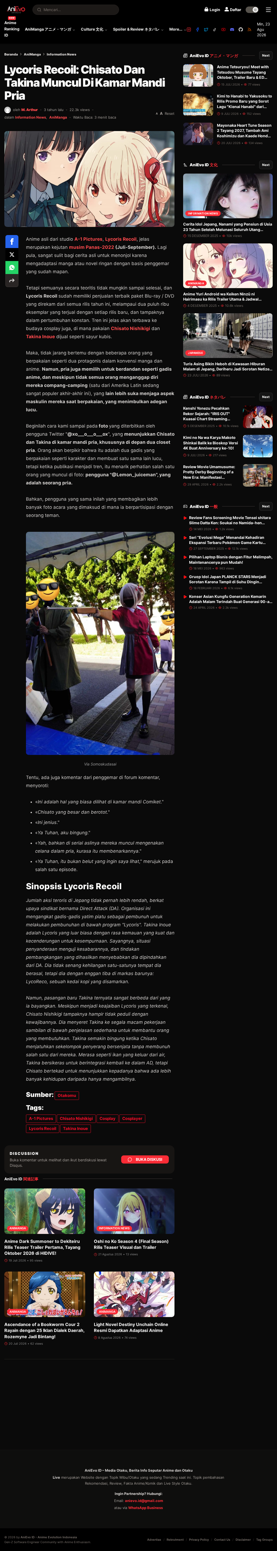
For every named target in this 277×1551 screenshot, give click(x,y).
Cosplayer (132, 1118)
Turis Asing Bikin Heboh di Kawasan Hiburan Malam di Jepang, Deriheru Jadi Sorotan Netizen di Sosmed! (227, 369)
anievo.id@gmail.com (144, 1500)
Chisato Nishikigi (130, 328)
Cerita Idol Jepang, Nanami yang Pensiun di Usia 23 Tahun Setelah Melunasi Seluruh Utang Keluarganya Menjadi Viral (227, 229)
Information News (61, 54)
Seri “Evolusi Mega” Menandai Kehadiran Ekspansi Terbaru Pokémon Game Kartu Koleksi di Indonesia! (226, 542)
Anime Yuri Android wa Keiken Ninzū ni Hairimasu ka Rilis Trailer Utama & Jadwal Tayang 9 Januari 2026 (221, 299)
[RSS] (249, 29)
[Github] (241, 29)
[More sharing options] (11, 280)
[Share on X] (11, 254)
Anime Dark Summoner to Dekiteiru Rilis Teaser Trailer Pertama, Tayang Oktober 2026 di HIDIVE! (42, 1247)
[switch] (252, 9)
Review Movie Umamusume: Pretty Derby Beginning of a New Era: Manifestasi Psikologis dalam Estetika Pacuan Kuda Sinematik (209, 477)
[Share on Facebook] (11, 241)
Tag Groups (264, 1540)
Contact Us (222, 1540)
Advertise (154, 1540)
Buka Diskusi (149, 1159)
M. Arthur (29, 109)
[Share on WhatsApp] (11, 267)
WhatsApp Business (145, 1508)
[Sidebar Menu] (268, 9)
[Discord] (232, 29)
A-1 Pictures (88, 239)
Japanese (195, 352)
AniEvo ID (214, 56)
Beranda (11, 54)
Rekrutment (175, 1540)
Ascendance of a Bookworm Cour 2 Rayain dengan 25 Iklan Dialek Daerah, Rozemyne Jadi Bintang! (44, 1330)
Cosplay (108, 1118)
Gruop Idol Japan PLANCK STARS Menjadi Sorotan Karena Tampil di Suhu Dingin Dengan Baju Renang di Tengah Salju (227, 581)
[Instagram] (189, 29)
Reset (169, 113)
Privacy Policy (199, 1540)
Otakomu (67, 1095)
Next (266, 55)
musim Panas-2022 (91, 247)
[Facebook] (197, 29)
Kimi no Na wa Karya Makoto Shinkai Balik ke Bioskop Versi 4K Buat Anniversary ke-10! (210, 442)
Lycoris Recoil (121, 239)
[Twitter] (206, 29)
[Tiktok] (215, 29)
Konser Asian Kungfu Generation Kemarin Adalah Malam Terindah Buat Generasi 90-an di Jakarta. (230, 601)
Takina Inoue (40, 336)
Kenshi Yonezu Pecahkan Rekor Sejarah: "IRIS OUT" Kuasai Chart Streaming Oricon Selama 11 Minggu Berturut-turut (206, 418)
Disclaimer (243, 1540)
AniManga (32, 54)
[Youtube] (223, 29)
